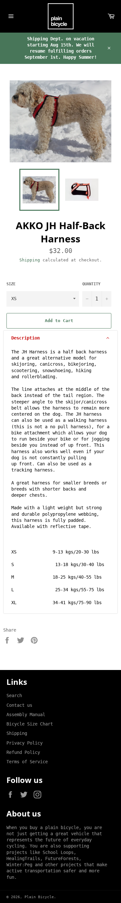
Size (10, 284)
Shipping (29, 260)
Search (14, 695)
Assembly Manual (25, 714)
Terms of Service (27, 761)
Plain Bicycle (39, 897)
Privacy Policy (24, 743)
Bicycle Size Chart (29, 723)
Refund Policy (23, 752)
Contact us (19, 705)
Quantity (91, 284)
